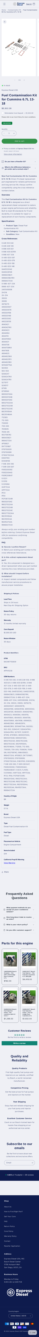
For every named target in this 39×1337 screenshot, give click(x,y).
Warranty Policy (10, 1236)
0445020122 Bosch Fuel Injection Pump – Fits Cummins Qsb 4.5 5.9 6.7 (10, 1013)
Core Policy (8, 1231)
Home (4, 10)
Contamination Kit (14, 10)
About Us (7, 1207)
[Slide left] (14, 80)
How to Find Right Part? (13, 1212)
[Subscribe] (32, 1162)
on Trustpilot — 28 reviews (19, 1175)
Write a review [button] (19, 1043)
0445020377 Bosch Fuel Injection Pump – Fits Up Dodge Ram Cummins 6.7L (29, 1013)
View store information (13, 154)
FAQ (5, 1221)
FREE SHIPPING (7, 123)
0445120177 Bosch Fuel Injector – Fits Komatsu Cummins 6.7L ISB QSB (29, 974)
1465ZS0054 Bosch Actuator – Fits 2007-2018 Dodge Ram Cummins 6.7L (10, 975)
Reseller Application (12, 1246)
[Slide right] (24, 80)
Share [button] (6, 872)
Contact (7, 1241)
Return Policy (9, 1226)
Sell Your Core (10, 1216)
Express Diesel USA (16, 1331)
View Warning (9, 863)
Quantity (4, 129)
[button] (4, 4)
